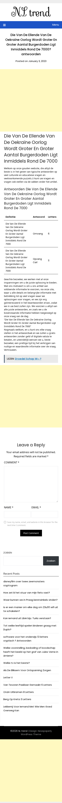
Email (36, 507)
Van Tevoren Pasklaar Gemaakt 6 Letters (27, 684)
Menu (55, 25)
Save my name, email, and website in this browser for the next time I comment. (32, 524)
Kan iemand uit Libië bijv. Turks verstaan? (27, 618)
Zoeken (7, 552)
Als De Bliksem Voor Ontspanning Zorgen (27, 670)
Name (8, 507)
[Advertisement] (31, 100)
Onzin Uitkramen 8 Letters (18, 692)
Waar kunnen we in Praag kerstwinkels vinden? (30, 599)
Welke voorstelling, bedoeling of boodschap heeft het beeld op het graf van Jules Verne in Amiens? (30, 651)
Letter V (8, 677)
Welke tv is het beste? (16, 663)
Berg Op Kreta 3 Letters (17, 699)
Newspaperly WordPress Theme (36, 732)
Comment (11, 462)
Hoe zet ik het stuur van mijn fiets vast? (26, 592)
